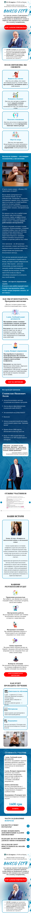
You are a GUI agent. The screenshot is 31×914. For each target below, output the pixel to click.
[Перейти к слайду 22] (28, 510)
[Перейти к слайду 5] (6, 510)
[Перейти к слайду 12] (15, 510)
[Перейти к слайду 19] (24, 510)
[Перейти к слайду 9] (11, 510)
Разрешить (18, 912)
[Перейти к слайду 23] (29, 510)
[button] (15, 809)
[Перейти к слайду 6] (7, 510)
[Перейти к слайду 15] (19, 510)
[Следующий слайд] (30, 502)
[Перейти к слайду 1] (1, 510)
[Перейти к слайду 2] (2, 510)
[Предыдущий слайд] (1, 502)
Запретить (25, 912)
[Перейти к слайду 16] (20, 510)
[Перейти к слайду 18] (23, 510)
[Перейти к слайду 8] (10, 510)
